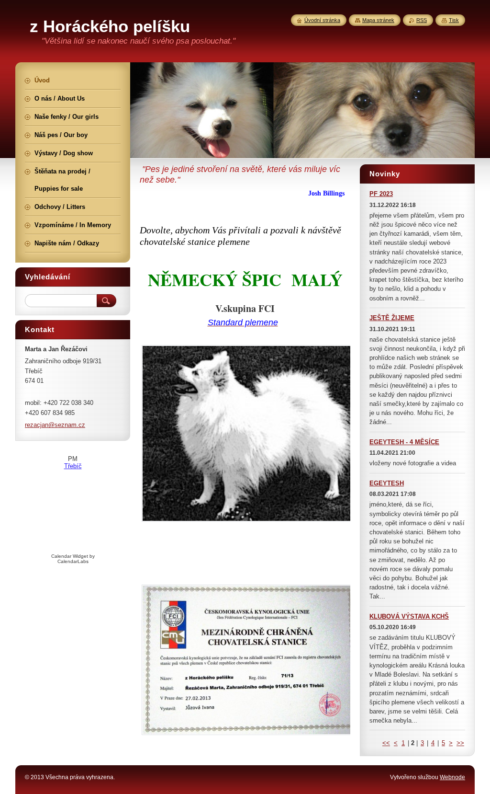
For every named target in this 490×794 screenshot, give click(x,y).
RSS (421, 20)
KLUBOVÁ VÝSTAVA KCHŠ (409, 616)
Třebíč (73, 466)
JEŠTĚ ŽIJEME (391, 318)
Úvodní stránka (322, 20)
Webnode (452, 777)
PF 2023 (381, 193)
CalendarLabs (73, 561)
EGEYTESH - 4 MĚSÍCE (404, 442)
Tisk (454, 20)
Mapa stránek (378, 20)
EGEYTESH (386, 483)
